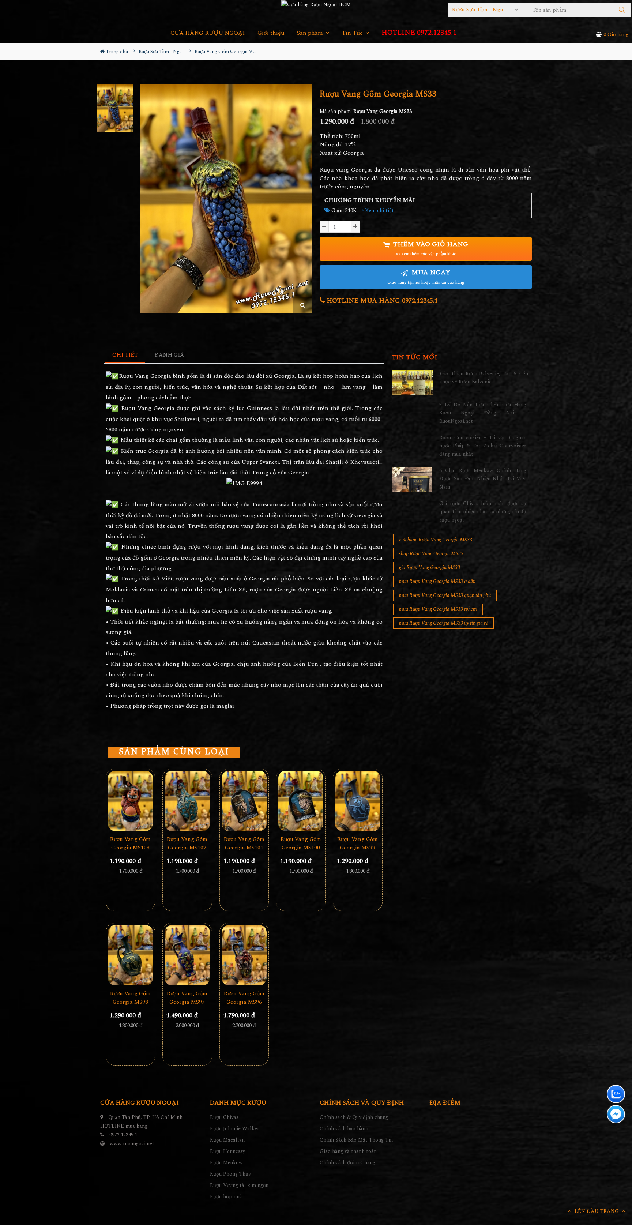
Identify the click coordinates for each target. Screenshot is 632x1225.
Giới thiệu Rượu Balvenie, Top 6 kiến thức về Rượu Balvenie (484, 378)
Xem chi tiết (379, 210)
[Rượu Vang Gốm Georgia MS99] (357, 801)
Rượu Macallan (227, 1140)
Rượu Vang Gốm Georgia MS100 (301, 843)
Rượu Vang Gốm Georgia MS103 (130, 843)
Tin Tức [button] (353, 33)
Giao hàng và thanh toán (348, 1151)
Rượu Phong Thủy (230, 1174)
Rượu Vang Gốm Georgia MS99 (357, 843)
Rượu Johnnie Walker (234, 1128)
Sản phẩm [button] (310, 33)
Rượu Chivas (224, 1117)
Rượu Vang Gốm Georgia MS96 (244, 997)
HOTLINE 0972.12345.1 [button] (418, 33)
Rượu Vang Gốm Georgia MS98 (130, 997)
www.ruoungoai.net (132, 1143)
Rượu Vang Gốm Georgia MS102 (187, 843)
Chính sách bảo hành (344, 1128)
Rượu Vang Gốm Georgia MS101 (244, 843)
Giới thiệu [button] (271, 33)
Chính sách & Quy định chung (354, 1117)
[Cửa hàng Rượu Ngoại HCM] (316, 4)
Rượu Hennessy (227, 1151)
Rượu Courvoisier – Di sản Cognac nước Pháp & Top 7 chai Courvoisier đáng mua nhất (482, 446)
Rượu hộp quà (226, 1196)
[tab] (125, 355)
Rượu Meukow (226, 1162)
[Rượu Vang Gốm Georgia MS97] (187, 955)
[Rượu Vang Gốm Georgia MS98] (130, 955)
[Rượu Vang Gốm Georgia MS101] (244, 801)
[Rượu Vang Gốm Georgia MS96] (244, 955)
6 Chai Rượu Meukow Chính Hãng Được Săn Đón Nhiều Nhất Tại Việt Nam (482, 479)
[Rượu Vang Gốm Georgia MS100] (300, 801)
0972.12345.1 (123, 1135)
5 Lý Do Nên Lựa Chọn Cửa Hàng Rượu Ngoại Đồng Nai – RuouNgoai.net (482, 413)
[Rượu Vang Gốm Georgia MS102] (187, 801)
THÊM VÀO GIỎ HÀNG (429, 248)
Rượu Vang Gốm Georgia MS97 (187, 997)
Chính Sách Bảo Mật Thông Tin (356, 1140)
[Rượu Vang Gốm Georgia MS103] (130, 801)
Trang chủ (116, 51)
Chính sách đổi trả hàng (347, 1162)
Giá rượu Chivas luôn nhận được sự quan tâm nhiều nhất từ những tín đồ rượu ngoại (482, 512)
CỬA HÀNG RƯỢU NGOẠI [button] (207, 33)
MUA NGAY (425, 276)
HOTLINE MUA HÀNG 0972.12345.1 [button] (381, 300)
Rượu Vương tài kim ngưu (239, 1185)
